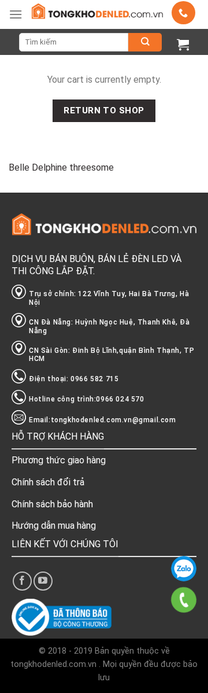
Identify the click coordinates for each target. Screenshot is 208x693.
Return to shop (104, 110)
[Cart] (183, 44)
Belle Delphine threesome (61, 167)
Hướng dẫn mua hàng (54, 525)
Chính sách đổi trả (48, 482)
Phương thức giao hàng (59, 460)
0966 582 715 (183, 568)
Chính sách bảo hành (52, 504)
